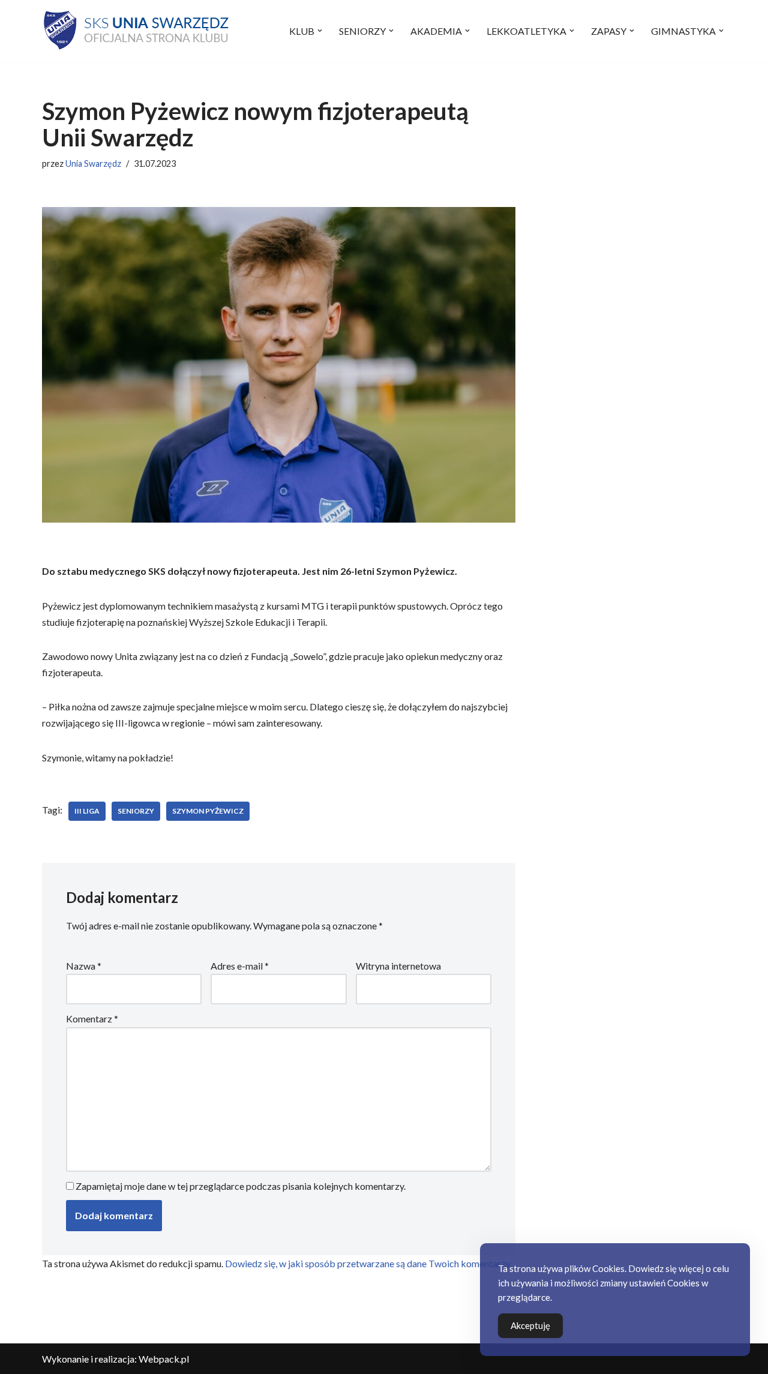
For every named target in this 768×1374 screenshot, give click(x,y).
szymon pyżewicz (208, 810)
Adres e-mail (240, 965)
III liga (87, 810)
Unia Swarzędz (93, 163)
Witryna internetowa (398, 965)
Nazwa (83, 965)
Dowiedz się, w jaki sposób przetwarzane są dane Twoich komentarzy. (368, 1263)
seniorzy (136, 810)
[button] (319, 30)
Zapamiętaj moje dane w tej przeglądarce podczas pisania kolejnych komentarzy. (241, 1186)
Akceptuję (530, 1325)
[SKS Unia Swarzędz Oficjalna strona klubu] (137, 31)
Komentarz (92, 1018)
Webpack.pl (164, 1358)
